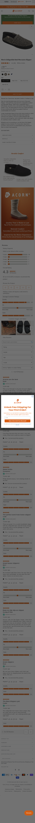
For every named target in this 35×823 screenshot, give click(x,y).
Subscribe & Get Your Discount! (17, 421)
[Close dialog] (32, 396)
